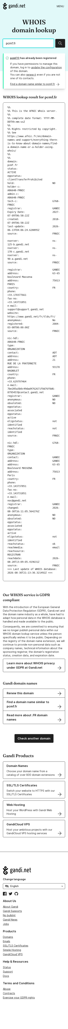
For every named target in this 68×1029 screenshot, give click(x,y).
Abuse (7, 988)
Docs (6, 975)
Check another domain (34, 738)
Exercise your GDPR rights (19, 997)
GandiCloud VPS (13, 954)
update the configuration (46, 67)
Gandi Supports (12, 910)
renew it (31, 74)
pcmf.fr (15, 58)
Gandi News (10, 919)
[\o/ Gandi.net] (34, 870)
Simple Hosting (12, 949)
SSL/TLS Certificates (15, 945)
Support (8, 971)
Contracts (9, 993)
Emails (6, 941)
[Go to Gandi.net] (14, 6)
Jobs (6, 923)
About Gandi (10, 906)
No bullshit (9, 915)
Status (7, 967)
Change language (14, 879)
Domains (8, 936)
